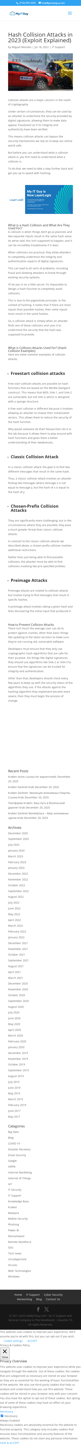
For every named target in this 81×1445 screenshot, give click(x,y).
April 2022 (14, 920)
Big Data (13, 1132)
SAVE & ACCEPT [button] (9, 1443)
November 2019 (18, 1059)
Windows (14, 1276)
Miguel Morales (21, 47)
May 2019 (14, 1093)
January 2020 (16, 1047)
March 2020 (15, 1035)
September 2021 (18, 960)
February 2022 (17, 931)
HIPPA (11, 1166)
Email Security (17, 1155)
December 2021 (18, 943)
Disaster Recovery (19, 1149)
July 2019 (13, 1082)
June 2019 (14, 1087)
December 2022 (18, 873)
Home (18, 1294)
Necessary (11, 1416)
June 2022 (14, 908)
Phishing (13, 1224)
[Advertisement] (39, 729)
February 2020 (17, 1041)
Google (12, 1161)
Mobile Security (18, 1218)
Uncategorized (17, 1259)
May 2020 (14, 1024)
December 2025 (18, 833)
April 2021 (14, 972)
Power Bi (13, 1230)
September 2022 (18, 891)
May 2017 (14, 1116)
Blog (11, 1137)
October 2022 (16, 885)
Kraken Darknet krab (21, 787)
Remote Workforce (19, 1242)
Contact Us (53, 1299)
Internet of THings (19, 1178)
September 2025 (18, 839)
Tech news (14, 1253)
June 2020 (14, 1018)
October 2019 (16, 1064)
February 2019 (17, 1105)
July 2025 (13, 844)
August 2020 (16, 1007)
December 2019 (18, 1053)
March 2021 (15, 978)
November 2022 (18, 879)
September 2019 (18, 1070)
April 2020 (14, 1030)
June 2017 (14, 1111)
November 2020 (18, 989)
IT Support (58, 47)
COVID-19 (14, 1143)
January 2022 (16, 937)
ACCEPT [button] (32, 1341)
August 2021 (16, 966)
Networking (24, 1299)
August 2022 (16, 896)
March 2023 (15, 856)
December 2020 (18, 983)
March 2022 (15, 925)
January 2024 (16, 850)
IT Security (14, 1189)
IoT (10, 1184)
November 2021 (18, 949)
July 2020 (13, 1012)
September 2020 (18, 1001)
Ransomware (16, 1236)
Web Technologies (19, 1271)
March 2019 (15, 1099)
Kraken (12, 1207)
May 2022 (14, 914)
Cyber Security (53, 1294)
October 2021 (16, 954)
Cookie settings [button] (13, 1341)
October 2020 (16, 995)
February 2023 (17, 862)
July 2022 (13, 902)
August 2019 (16, 1076)
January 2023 (16, 868)
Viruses (12, 1265)
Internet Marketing (20, 1172)
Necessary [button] (6, 1411)
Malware (13, 1213)
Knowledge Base (18, 1201)
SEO (10, 1247)
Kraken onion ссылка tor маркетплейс (32, 776)
